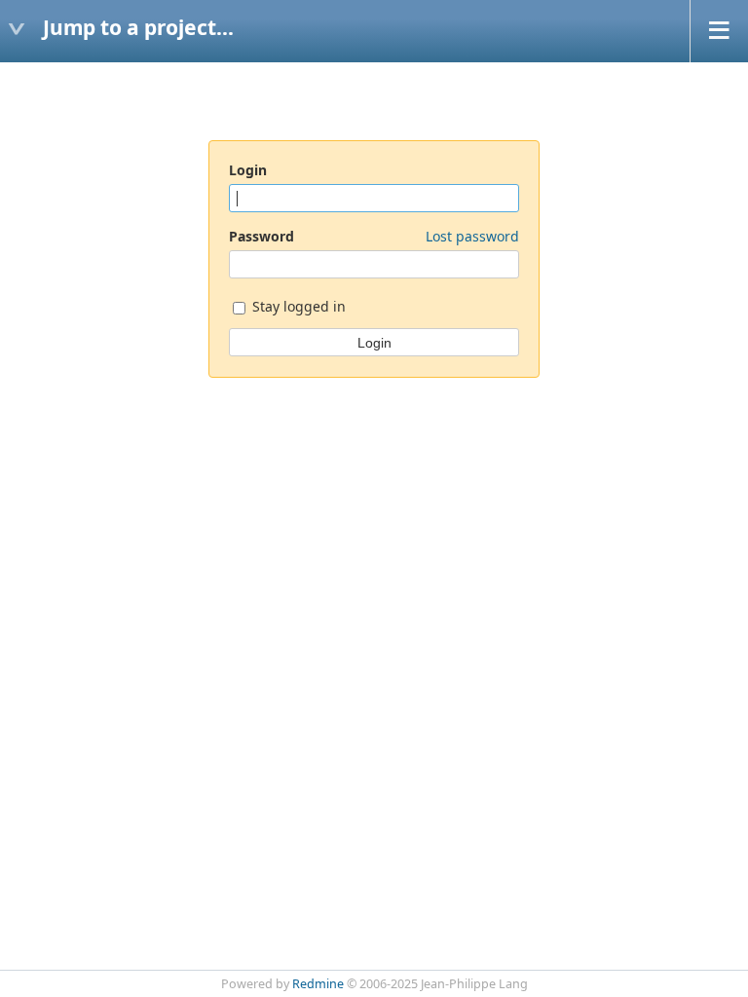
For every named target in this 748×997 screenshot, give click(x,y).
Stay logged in (297, 306)
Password (374, 236)
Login (248, 170)
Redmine (318, 984)
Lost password (472, 236)
